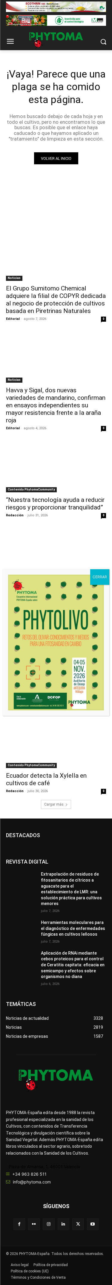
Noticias (14, 278)
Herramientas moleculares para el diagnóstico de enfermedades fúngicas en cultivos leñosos (73, 928)
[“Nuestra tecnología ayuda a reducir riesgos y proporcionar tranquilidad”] (56, 467)
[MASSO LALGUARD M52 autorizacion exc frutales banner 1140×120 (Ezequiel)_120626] (56, 20)
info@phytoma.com (32, 1181)
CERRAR (100, 577)
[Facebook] (19, 1224)
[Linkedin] (63, 1224)
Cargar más (54, 804)
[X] (78, 1224)
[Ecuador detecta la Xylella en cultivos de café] (56, 743)
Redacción (15, 515)
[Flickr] (34, 1224)
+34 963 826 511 (29, 1174)
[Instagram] (48, 1224)
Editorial (13, 319)
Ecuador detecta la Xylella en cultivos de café (46, 779)
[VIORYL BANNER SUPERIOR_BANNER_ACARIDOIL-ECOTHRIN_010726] (56, 7)
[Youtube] (93, 1224)
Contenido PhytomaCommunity (31, 489)
